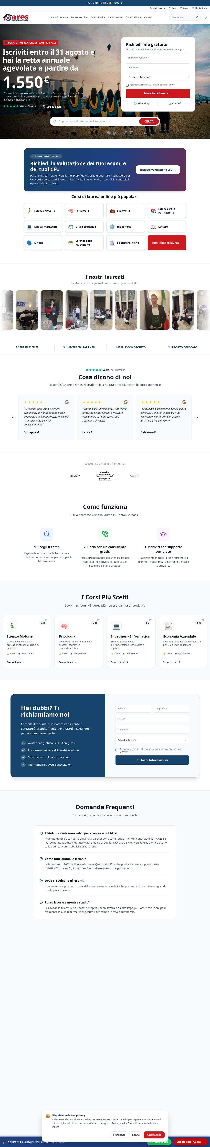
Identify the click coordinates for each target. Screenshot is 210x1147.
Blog (185, 8)
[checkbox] (127, 85)
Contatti (148, 17)
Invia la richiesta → (158, 93)
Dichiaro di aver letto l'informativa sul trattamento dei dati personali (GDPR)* (151, 750)
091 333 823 (159, 8)
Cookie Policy (134, 1123)
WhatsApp (143, 103)
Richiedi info (201, 8)
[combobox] (152, 740)
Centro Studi (96, 17)
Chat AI (174, 103)
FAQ (174, 8)
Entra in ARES (132, 17)
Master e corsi (78, 17)
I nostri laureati (115, 17)
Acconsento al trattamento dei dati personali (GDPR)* (152, 85)
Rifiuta (136, 1134)
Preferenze (119, 1134)
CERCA (149, 121)
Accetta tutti (154, 1134)
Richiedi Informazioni (152, 760)
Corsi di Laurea (58, 17)
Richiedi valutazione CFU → (158, 169)
